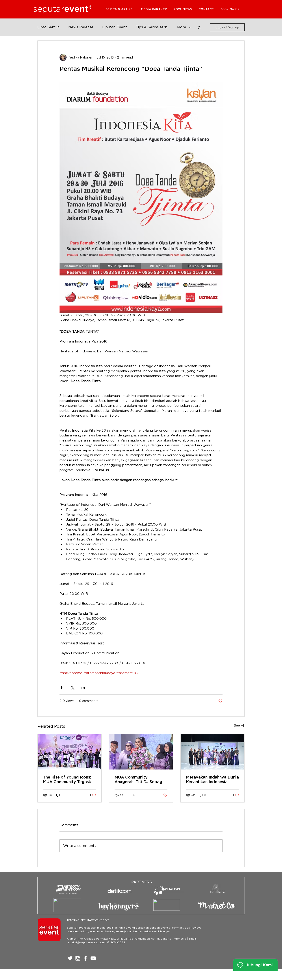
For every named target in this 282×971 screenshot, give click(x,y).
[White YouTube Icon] (93, 958)
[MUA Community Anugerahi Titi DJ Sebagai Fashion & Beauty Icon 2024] (141, 751)
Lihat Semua (48, 27)
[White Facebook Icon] (85, 958)
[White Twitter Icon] (70, 958)
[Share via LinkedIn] (83, 687)
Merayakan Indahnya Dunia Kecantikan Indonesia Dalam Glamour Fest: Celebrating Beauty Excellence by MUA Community (212, 779)
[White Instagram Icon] (77, 958)
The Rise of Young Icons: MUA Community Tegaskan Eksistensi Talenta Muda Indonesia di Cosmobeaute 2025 (69, 779)
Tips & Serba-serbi (152, 27)
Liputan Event (114, 27)
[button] (154, 9)
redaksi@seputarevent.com (86, 942)
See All (239, 725)
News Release (80, 27)
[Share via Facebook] (61, 687)
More (181, 27)
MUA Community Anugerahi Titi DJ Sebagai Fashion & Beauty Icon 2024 (140, 779)
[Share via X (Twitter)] (72, 687)
